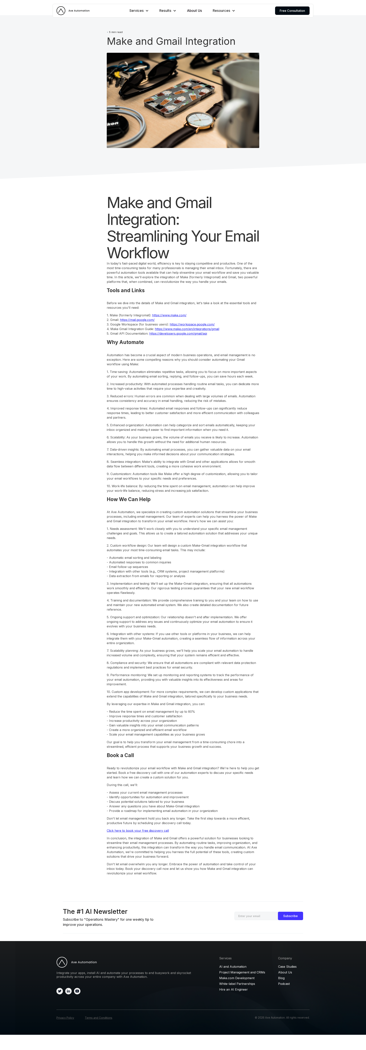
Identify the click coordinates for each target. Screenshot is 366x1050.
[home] (73, 10)
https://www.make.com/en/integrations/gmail (187, 329)
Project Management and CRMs (242, 972)
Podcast (284, 984)
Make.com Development (236, 978)
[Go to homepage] (131, 962)
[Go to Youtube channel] (77, 991)
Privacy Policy (65, 1017)
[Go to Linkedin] (68, 991)
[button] (139, 10)
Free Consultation (292, 11)
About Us (194, 11)
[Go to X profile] (59, 991)
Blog (281, 978)
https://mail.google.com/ (137, 320)
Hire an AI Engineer (233, 989)
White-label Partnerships (237, 984)
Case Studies (287, 966)
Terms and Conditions (98, 1017)
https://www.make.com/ (169, 315)
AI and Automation (232, 966)
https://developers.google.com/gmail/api (178, 333)
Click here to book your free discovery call (138, 830)
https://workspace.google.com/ (192, 324)
